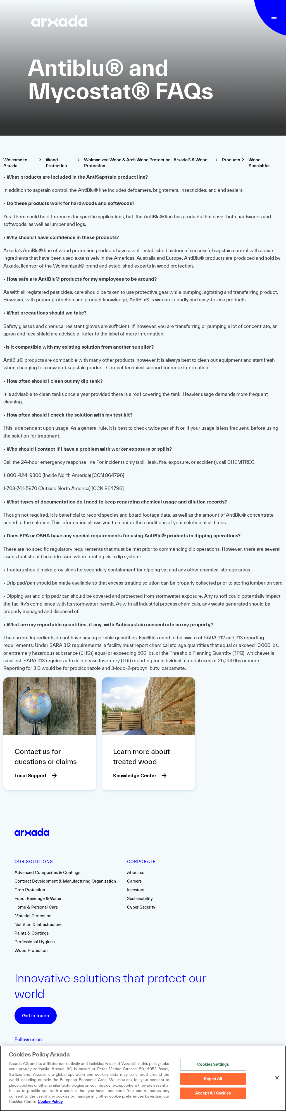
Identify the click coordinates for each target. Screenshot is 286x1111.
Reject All (213, 1079)
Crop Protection (30, 889)
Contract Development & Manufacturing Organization (65, 881)
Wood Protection (31, 950)
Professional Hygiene (35, 941)
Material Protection (33, 915)
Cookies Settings (213, 1064)
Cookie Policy (50, 1101)
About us (135, 872)
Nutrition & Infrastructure (38, 924)
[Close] (277, 1078)
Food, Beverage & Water (38, 898)
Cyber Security (141, 907)
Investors (135, 889)
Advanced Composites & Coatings (47, 872)
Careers (134, 881)
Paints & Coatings (32, 933)
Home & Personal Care (36, 907)
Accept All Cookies (213, 1093)
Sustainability (140, 898)
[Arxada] (59, 21)
